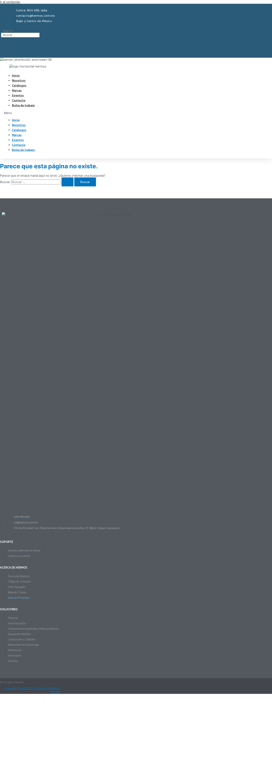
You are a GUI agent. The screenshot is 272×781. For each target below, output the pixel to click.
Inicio (16, 75)
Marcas (17, 90)
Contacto (18, 100)
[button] (110, 113)
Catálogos (19, 85)
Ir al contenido (10, 2)
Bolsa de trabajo (23, 105)
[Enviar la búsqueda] (67, 181)
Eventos (18, 95)
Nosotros (18, 80)
